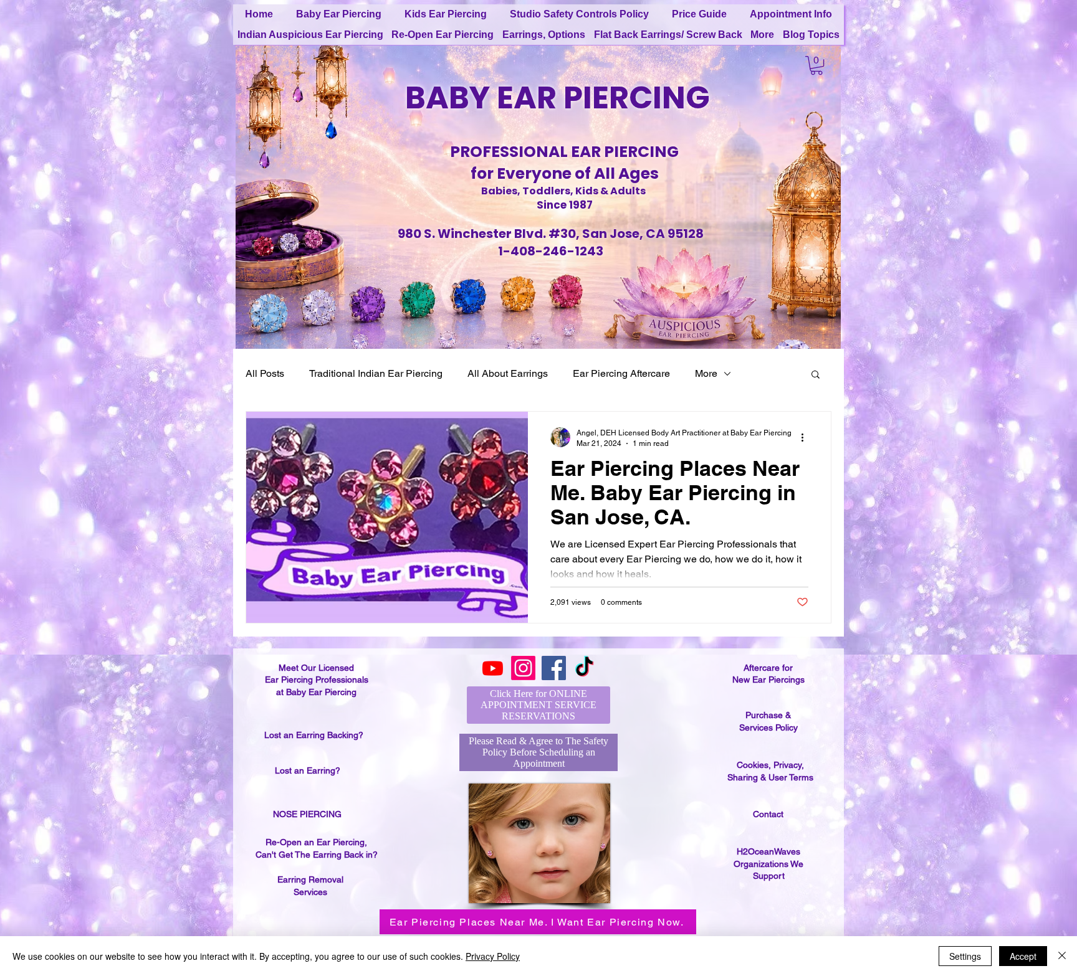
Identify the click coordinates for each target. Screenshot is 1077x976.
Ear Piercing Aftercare (621, 373)
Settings (965, 956)
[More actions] (806, 437)
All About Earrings (507, 373)
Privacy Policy (493, 956)
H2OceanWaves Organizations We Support (768, 863)
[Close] (1062, 956)
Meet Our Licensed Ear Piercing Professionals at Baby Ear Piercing (316, 680)
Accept (1023, 956)
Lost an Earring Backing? (313, 735)
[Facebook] (554, 668)
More (706, 373)
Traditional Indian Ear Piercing (376, 373)
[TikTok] (584, 668)
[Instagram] (523, 668)
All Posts (265, 373)
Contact (768, 814)
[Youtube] (493, 668)
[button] (816, 65)
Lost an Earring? (307, 770)
